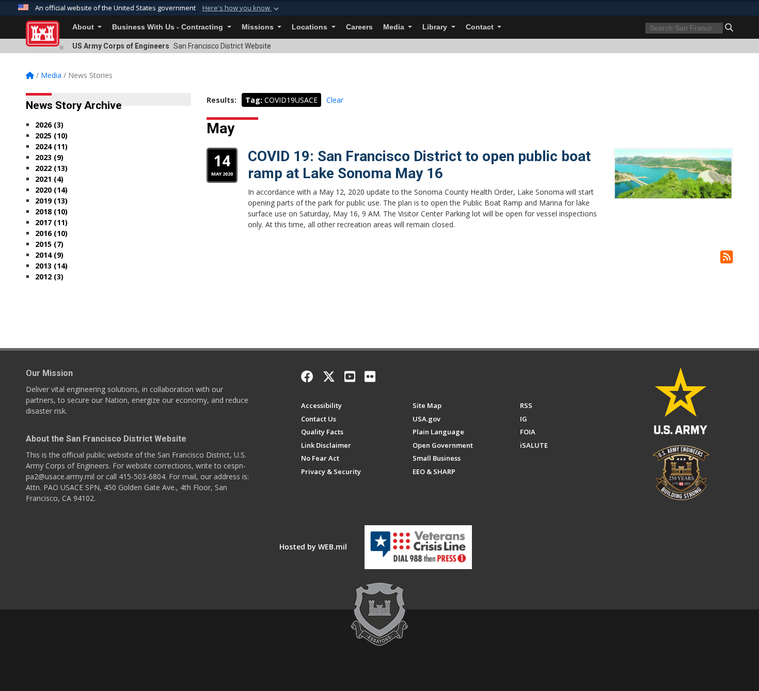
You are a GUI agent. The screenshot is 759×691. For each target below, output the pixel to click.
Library (435, 27)
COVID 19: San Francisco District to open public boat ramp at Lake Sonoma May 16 (419, 165)
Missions (259, 27)
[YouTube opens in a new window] (349, 376)
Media (394, 27)
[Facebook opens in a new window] (307, 376)
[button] (241, 8)
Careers (359, 27)
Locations (310, 27)
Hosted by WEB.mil (313, 547)
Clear (334, 100)
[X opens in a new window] (329, 376)
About (84, 27)
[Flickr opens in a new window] (370, 376)
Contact (481, 27)
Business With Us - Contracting (168, 27)
